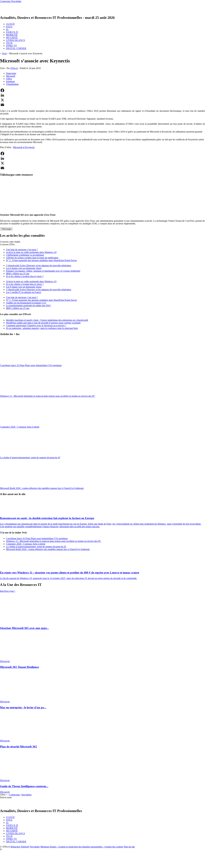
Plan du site (129, 846)
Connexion (14, 794)
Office (9, 78)
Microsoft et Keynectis (24, 147)
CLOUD (10, 24)
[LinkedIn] (102, 95)
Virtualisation (12, 84)
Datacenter (11, 73)
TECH (9, 43)
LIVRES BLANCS (15, 40)
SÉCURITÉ (12, 37)
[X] (102, 100)
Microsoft (10, 76)
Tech (4, 53)
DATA (9, 26)
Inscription (26, 794)
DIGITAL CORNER (16, 48)
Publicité (25, 846)
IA (7, 29)
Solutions (10, 81)
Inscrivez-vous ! (7, 591)
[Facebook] (102, 90)
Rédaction (15, 846)
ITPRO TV (11, 45)
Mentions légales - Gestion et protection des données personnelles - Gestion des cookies (81, 846)
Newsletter (35, 846)
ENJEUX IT (12, 32)
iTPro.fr (14, 68)
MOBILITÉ (12, 35)
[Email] (102, 104)
